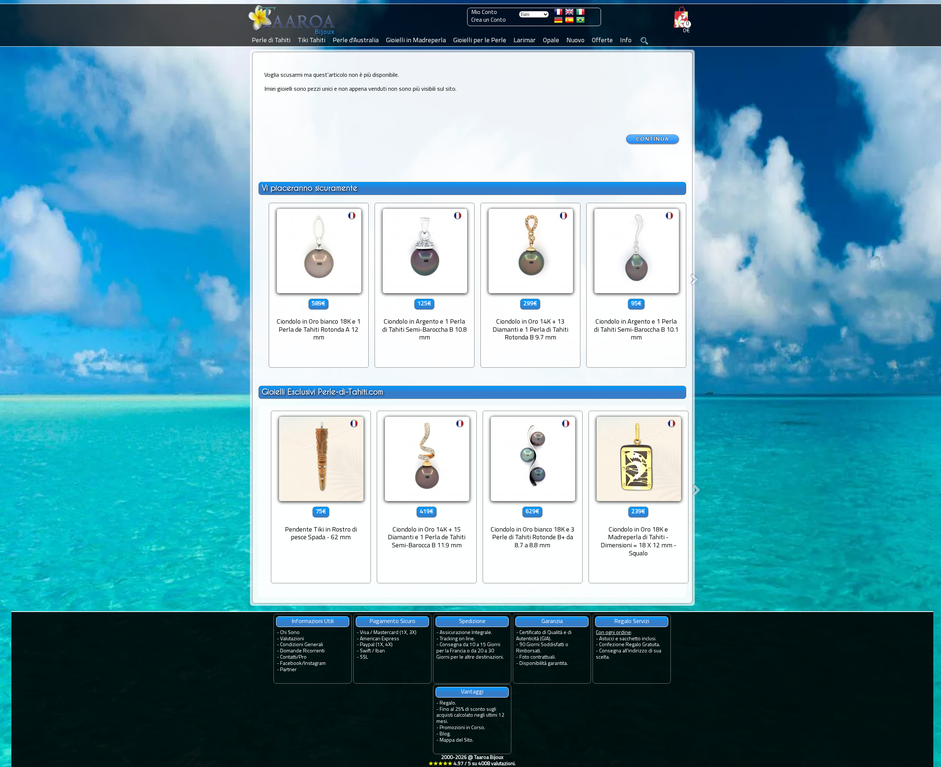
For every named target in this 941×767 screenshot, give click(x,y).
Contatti (288, 657)
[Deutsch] (558, 21)
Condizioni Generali (301, 645)
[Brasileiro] (580, 21)
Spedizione (472, 621)
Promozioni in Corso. (462, 728)
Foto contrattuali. (537, 657)
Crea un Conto (488, 20)
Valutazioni (292, 639)
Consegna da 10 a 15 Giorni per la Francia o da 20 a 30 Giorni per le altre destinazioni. (470, 651)
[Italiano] (580, 13)
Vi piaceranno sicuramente (309, 188)
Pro (303, 657)
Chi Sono (290, 632)
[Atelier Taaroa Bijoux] (292, 36)
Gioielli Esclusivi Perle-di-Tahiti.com (322, 392)
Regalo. (448, 703)
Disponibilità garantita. (543, 663)
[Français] (558, 13)
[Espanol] (569, 21)
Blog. (445, 734)
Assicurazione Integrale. (466, 632)
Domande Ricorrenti (302, 651)
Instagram (315, 663)
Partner (288, 670)
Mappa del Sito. (456, 740)
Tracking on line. (457, 639)
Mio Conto (484, 12)
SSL (364, 657)
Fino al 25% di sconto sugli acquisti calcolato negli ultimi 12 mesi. (470, 716)
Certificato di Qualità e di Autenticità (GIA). (544, 636)
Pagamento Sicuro (392, 621)
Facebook (291, 663)
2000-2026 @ (472, 761)
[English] (569, 13)
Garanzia (552, 621)
